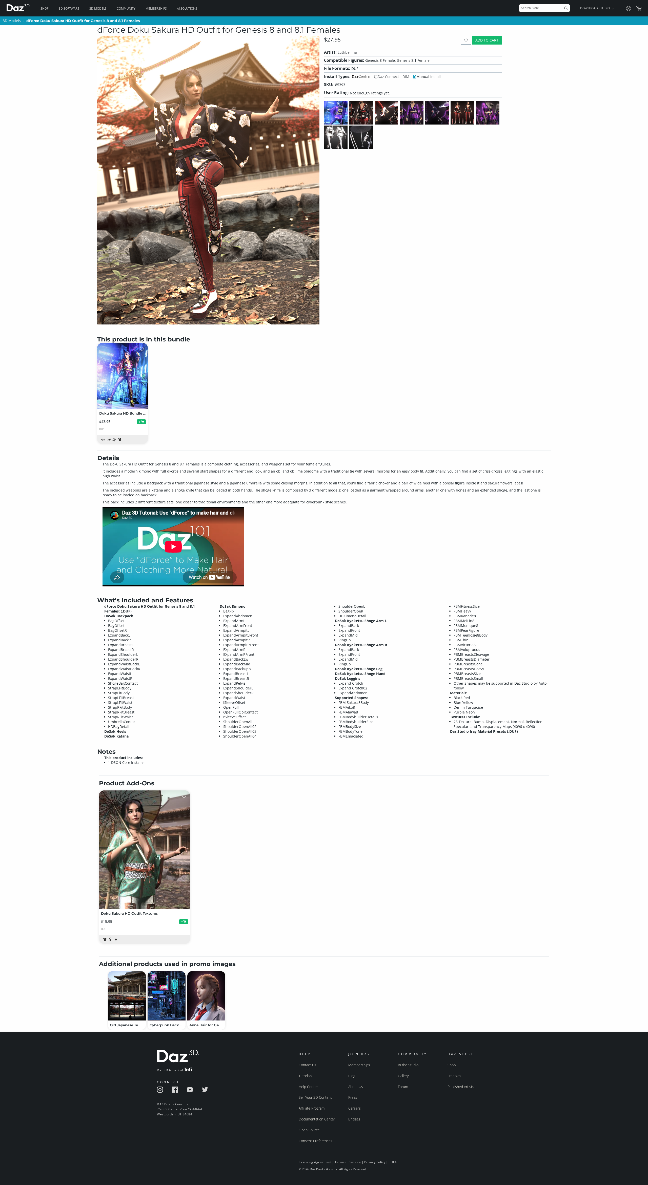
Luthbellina (347, 52)
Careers (354, 1108)
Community (126, 8)
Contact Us (307, 1065)
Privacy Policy (374, 1162)
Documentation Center (317, 1119)
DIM (405, 76)
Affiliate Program (312, 1108)
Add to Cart (486, 40)
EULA (393, 1162)
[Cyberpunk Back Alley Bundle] (167, 995)
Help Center (308, 1086)
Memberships (156, 8)
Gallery (403, 1075)
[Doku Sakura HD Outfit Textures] (144, 849)
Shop (44, 8)
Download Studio (595, 8)
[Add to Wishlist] (466, 40)
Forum (403, 1086)
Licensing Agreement (315, 1162)
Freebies (454, 1075)
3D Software (69, 8)
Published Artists (461, 1086)
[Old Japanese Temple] (127, 995)
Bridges (354, 1119)
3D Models (98, 8)
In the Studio (408, 1065)
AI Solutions (187, 8)
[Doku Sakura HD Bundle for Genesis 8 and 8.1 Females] (122, 376)
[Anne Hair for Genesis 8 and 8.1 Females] (206, 995)
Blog (351, 1075)
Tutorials (305, 1075)
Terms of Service (348, 1162)
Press (352, 1097)
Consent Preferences (315, 1140)
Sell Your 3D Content (315, 1097)
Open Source (309, 1130)
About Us (355, 1086)
